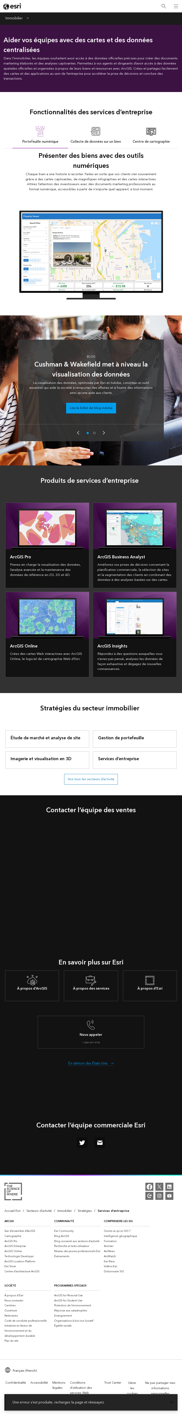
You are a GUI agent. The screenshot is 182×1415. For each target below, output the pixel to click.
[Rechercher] (163, 6)
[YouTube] (169, 1196)
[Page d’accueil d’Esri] (12, 6)
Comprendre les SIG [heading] (118, 1221)
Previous (78, 433)
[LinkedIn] (169, 1187)
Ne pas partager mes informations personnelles (160, 1388)
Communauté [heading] (64, 1221)
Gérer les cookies (132, 1388)
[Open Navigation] (176, 6)
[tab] (40, 135)
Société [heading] (10, 1285)
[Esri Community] (149, 1196)
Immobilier (14, 18)
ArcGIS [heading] (9, 1221)
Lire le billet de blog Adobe (91, 408)
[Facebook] (149, 1187)
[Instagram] (159, 1196)
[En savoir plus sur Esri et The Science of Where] (13, 1192)
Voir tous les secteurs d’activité (91, 779)
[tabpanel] (91, 223)
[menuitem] (27, 1231)
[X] (159, 1187)
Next (104, 433)
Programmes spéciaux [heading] (70, 1285)
